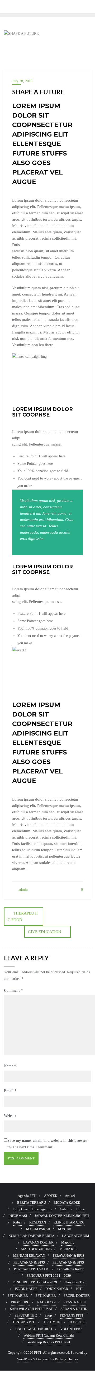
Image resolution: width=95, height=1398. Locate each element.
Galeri (64, 1209)
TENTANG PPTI (71, 1315)
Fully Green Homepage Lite (32, 1209)
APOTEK (50, 1196)
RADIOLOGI (46, 1302)
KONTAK (65, 1229)
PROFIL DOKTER (77, 1296)
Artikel (70, 1196)
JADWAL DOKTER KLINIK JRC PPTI (62, 1216)
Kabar (17, 1222)
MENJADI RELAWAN (29, 1255)
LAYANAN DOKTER (38, 1242)
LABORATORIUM (75, 1236)
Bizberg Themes (66, 1359)
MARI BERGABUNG (36, 1249)
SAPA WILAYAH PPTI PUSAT (31, 1309)
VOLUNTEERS (71, 1329)
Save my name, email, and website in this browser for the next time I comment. (47, 1144)
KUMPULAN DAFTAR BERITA (31, 1236)
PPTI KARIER (18, 1296)
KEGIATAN (37, 1222)
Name (10, 1066)
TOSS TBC (77, 1322)
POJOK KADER (26, 1289)
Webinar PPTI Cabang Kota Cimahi (48, 1335)
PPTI (79, 1289)
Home (80, 1209)
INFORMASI (17, 1216)
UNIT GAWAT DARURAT (34, 1329)
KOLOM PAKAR (38, 1229)
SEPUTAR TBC (26, 1315)
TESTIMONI (52, 1322)
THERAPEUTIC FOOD (23, 916)
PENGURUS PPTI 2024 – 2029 (49, 1276)
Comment (13, 991)
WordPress (24, 1359)
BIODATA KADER (67, 1202)
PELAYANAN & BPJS (68, 1255)
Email (10, 1091)
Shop (48, 1315)
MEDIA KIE (68, 1249)
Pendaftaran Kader (70, 1269)
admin (22, 890)
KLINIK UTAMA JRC (69, 1222)
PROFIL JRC (20, 1302)
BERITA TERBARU (31, 1202)
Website (10, 1116)
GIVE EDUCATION (44, 932)
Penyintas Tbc (75, 1282)
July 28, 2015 (22, 81)
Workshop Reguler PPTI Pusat (48, 1342)
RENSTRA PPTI (74, 1302)
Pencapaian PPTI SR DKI (32, 1269)
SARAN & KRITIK (73, 1309)
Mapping (67, 1242)
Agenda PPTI (27, 1196)
